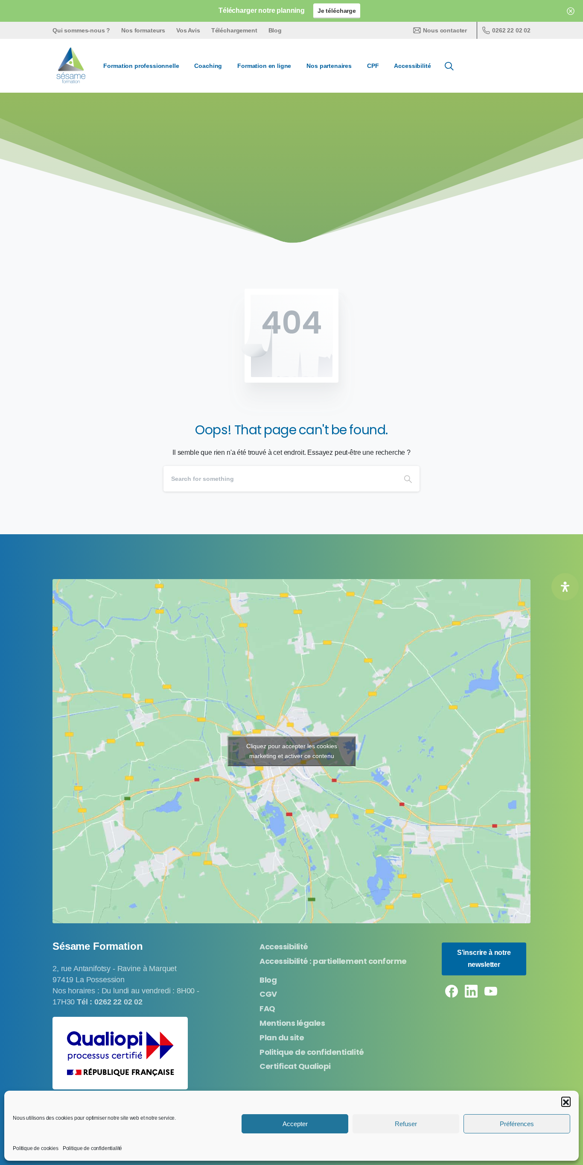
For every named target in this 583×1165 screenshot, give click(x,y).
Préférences (517, 1123)
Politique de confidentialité (92, 1148)
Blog (275, 30)
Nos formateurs (143, 30)
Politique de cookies (35, 1148)
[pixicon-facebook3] (451, 991)
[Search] (408, 479)
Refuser (406, 1123)
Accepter (295, 1123)
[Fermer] (570, 11)
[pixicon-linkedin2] (471, 991)
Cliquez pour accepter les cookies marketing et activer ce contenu (291, 751)
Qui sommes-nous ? (81, 30)
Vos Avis (188, 30)
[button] (566, 1101)
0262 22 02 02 (511, 30)
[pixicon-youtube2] (491, 991)
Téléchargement (234, 30)
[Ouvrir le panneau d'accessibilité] (565, 586)
